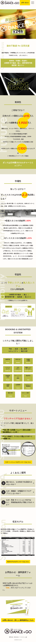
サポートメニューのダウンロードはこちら (18, 462)
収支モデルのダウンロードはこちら (18, 561)
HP (26, 637)
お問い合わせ (25, 2)
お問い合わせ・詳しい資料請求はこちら (18, 620)
